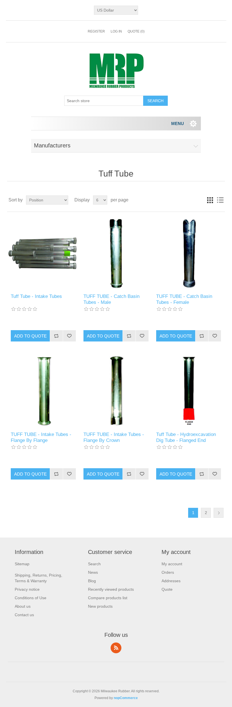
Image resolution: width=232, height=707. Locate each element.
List (220, 200)
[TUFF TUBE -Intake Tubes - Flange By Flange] (43, 391)
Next (219, 513)
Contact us (24, 615)
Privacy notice (27, 589)
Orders (168, 572)
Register (96, 31)
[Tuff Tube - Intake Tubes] (43, 253)
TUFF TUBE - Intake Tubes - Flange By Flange (41, 437)
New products (100, 606)
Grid (210, 200)
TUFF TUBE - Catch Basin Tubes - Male (111, 299)
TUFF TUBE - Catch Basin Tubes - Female (184, 299)
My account (172, 564)
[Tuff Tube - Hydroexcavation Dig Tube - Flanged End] (188, 391)
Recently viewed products (111, 589)
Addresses (171, 581)
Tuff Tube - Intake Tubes (36, 296)
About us (23, 606)
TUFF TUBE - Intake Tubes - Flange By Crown (113, 437)
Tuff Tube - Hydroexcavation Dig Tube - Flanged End (186, 437)
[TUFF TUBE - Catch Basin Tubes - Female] (188, 253)
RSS (116, 647)
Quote (167, 589)
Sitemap (22, 564)
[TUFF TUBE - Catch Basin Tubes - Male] (116, 253)
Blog (92, 581)
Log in (116, 31)
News (93, 572)
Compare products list (107, 598)
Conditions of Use (30, 598)
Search (94, 564)
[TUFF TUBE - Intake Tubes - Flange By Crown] (116, 391)
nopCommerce (126, 698)
